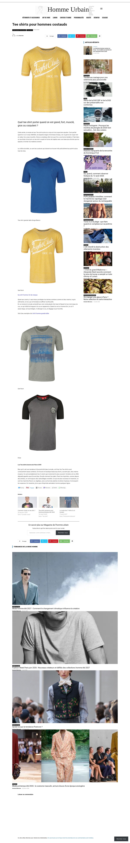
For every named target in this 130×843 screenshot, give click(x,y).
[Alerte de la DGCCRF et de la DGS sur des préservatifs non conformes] (98, 89)
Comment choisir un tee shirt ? (26, 510)
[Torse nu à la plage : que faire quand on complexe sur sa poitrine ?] (98, 211)
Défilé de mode (16, 606)
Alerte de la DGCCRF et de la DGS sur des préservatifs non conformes (97, 102)
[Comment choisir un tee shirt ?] (27, 502)
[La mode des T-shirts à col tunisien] (69, 502)
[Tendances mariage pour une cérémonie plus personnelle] (98, 66)
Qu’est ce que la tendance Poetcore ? (27, 727)
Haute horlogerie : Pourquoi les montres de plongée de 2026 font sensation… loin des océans (97, 127)
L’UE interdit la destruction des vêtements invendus (96, 248)
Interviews (86, 268)
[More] (100, 36)
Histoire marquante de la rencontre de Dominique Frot (98, 152)
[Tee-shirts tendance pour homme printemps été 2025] (48, 502)
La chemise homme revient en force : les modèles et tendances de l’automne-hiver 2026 (102, 50)
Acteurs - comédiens (88, 148)
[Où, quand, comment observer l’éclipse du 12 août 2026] (98, 163)
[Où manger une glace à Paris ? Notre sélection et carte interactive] (98, 286)
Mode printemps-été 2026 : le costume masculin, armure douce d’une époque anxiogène (48, 786)
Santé (85, 98)
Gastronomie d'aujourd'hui (89, 295)
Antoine (85, 107)
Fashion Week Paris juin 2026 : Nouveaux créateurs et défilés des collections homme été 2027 (51, 668)
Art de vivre (86, 75)
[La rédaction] (13, 35)
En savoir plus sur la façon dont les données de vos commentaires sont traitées (70, 838)
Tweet (32, 487)
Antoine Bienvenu (88, 155)
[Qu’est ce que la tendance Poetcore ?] (65, 696)
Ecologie (86, 245)
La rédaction (20, 35)
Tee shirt (29, 30)
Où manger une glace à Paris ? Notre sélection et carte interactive (98, 298)
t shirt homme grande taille (40, 313)
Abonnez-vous (63, 533)
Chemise (95, 46)
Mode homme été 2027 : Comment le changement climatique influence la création (46, 608)
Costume (15, 784)
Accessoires (86, 123)
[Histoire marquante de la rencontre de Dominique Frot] (98, 140)
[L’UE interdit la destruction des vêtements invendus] (98, 236)
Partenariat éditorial (19, 30)
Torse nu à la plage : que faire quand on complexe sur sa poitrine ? (98, 224)
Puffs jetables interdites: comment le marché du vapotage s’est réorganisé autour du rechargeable (98, 198)
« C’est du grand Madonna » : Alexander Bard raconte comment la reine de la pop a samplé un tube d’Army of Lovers (98, 273)
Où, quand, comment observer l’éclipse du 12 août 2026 (96, 175)
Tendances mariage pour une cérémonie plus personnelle (96, 78)
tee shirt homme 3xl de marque (27, 295)
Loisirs (85, 171)
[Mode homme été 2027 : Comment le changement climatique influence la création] (65, 578)
